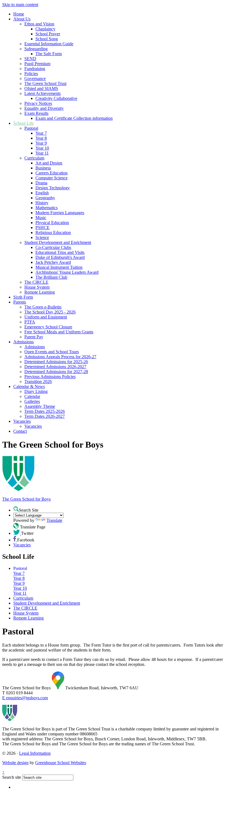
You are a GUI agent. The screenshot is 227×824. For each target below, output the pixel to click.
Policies (31, 73)
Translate (54, 520)
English (42, 192)
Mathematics (46, 207)
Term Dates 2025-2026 (44, 411)
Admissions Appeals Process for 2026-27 (60, 356)
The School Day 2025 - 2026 (50, 312)
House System (37, 287)
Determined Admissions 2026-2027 (55, 366)
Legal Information (35, 753)
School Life (23, 123)
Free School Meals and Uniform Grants (58, 331)
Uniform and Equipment (45, 317)
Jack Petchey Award (53, 262)
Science (42, 237)
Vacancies (22, 421)
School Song (46, 38)
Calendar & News (29, 386)
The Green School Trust (45, 83)
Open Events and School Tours (51, 351)
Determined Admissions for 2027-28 (56, 371)
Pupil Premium (37, 63)
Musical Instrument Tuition (58, 267)
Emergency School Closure (48, 327)
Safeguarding (36, 48)
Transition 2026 (38, 381)
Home (18, 14)
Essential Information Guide (48, 43)
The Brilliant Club (51, 277)
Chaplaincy (45, 28)
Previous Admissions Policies (50, 376)
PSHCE (42, 227)
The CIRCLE (36, 282)
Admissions (23, 341)
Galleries (32, 401)
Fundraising (34, 68)
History (41, 202)
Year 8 (41, 138)
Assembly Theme (39, 406)
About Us (21, 19)
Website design (15, 762)
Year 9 (41, 143)
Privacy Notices (38, 103)
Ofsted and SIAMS (41, 88)
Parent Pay (33, 336)
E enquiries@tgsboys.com (25, 697)
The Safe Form (48, 53)
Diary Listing (36, 391)
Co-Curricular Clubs (53, 247)
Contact (20, 431)
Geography (45, 197)
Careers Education (51, 173)
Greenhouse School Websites (60, 762)
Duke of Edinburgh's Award (60, 257)
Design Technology (52, 187)
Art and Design (48, 163)
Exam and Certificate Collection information (74, 118)
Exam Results (36, 113)
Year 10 (42, 148)
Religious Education (53, 232)
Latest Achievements (42, 93)
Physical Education (52, 222)
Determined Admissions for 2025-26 (56, 361)
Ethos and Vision (39, 24)
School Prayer (47, 33)
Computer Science (51, 178)
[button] (16, 509)
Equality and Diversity (44, 108)
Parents (19, 302)
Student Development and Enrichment (57, 242)
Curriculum (34, 158)
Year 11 (42, 153)
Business (43, 168)
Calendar (32, 396)
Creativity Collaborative (56, 98)
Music (40, 217)
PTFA (29, 322)
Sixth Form (23, 297)
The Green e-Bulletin (42, 307)
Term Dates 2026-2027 (44, 416)
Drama (41, 182)
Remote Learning (39, 292)
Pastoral (31, 128)
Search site (11, 777)
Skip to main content (20, 4)
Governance (35, 78)
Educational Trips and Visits (59, 252)
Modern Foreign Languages (59, 212)
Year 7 (41, 133)
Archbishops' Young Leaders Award (67, 272)
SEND (30, 58)
